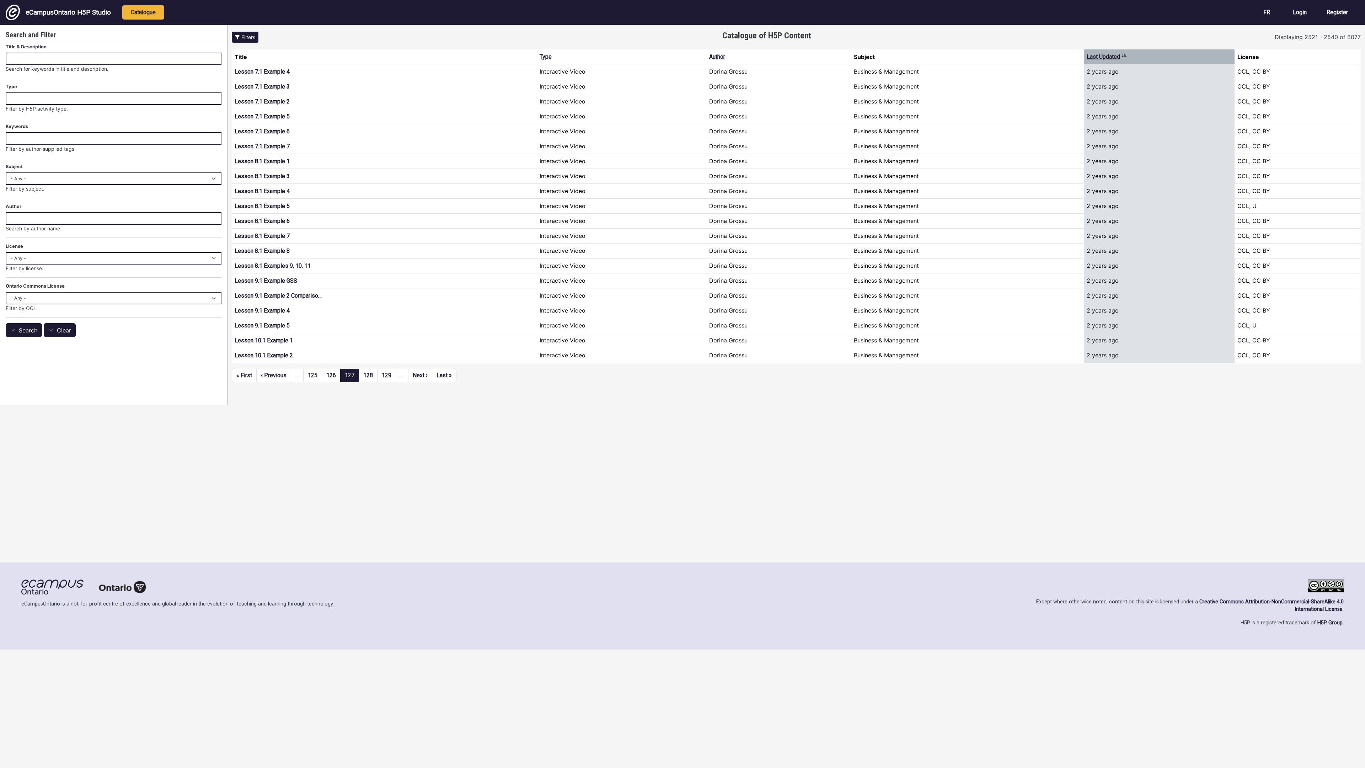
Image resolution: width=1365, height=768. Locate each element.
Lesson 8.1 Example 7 (262, 236)
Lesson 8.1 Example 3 (262, 176)
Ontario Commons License (35, 286)
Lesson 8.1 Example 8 (262, 250)
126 (331, 375)
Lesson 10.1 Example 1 (264, 340)
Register (1337, 12)
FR (1266, 12)
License (14, 246)
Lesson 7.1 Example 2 (262, 101)
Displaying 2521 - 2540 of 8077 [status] (1318, 37)
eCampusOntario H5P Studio (68, 12)
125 (312, 375)
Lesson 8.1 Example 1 (262, 161)
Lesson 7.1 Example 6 (262, 131)
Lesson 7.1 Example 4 (262, 71)
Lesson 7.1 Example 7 (262, 146)
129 (386, 375)
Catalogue (143, 12)
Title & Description (26, 46)
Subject (14, 166)
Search (28, 330)
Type (546, 56)
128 (368, 375)
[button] (245, 37)
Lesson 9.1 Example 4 (262, 310)
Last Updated (1107, 56)
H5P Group (1330, 623)
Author (717, 56)
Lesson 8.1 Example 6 (262, 221)
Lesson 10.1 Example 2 (264, 355)
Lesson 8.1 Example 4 (262, 191)
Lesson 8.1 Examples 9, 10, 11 (273, 265)
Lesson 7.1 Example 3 (262, 86)
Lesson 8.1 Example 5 (262, 206)
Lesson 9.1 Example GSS (266, 280)
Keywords (17, 126)
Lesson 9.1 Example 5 (262, 325)
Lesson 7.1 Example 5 (262, 116)
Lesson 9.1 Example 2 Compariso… (278, 295)
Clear (64, 330)
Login (1300, 12)
